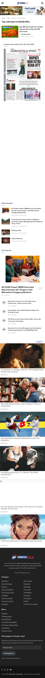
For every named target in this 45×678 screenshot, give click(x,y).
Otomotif (27, 590)
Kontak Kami (6, 619)
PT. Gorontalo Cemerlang (15, 674)
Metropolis (28, 581)
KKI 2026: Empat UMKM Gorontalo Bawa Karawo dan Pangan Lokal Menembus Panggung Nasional (26, 210)
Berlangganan (9, 653)
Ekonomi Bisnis (7, 27)
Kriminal (5, 604)
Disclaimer (6, 628)
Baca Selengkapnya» (22, 573)
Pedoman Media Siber (10, 625)
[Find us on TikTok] (7, 670)
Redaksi (4, 614)
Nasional (27, 584)
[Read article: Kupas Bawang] (6, 240)
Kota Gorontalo (7, 601)
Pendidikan (28, 593)
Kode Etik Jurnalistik (9, 622)
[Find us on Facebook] (2, 670)
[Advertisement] (22, 128)
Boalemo (5, 581)
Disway (4, 587)
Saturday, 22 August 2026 (19, 215)
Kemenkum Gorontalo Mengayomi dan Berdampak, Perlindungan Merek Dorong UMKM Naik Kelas (24, 329)
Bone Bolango (7, 584)
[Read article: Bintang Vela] (6, 232)
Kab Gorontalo (7, 598)
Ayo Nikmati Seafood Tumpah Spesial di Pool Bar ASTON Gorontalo (31, 29)
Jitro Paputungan (25, 34)
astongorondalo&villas (18, 18)
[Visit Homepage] (22, 3)
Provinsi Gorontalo (31, 604)
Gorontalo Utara (8, 593)
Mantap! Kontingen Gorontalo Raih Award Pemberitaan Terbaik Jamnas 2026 (22, 302)
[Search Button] (42, 3)
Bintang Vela (16, 230)
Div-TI (38, 674)
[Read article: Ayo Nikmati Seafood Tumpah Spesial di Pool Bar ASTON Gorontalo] (10, 31)
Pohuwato (27, 598)
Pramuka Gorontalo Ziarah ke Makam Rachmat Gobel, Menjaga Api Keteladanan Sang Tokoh (27, 221)
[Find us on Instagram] (4, 670)
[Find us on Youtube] (11, 670)
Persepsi (27, 596)
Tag (8, 18)
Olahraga (27, 587)
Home (3, 18)
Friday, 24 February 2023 (27, 36)
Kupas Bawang (17, 238)
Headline (5, 596)
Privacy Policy (7, 631)
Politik (26, 601)
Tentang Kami (7, 617)
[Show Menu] (3, 3)
